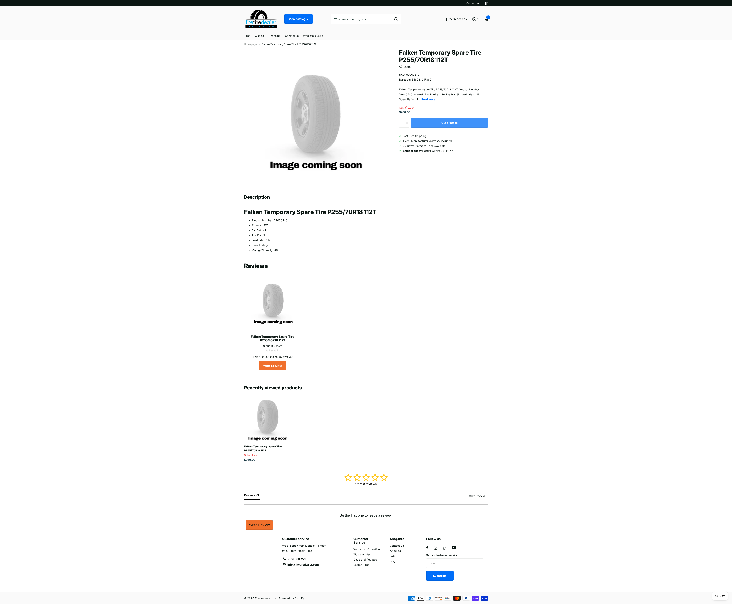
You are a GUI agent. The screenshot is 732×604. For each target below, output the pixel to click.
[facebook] (427, 547)
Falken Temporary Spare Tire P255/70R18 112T (263, 448)
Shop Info (397, 539)
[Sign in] (475, 19)
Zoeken (396, 19)
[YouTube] (454, 547)
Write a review (272, 365)
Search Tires (361, 564)
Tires (247, 35)
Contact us (472, 3)
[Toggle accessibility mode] (486, 3)
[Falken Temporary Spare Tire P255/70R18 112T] (267, 419)
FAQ (392, 556)
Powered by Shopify (291, 598)
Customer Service (360, 540)
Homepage (250, 44)
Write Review (259, 525)
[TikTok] (444, 548)
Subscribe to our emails (441, 555)
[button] (408, 119)
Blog (392, 561)
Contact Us (397, 545)
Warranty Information (366, 549)
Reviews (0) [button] (252, 495)
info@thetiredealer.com (303, 564)
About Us (395, 550)
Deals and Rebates (365, 559)
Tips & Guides (362, 554)
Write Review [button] (476, 496)
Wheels (259, 35)
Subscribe (440, 575)
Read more (428, 99)
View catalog (297, 19)
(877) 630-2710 (297, 559)
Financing (274, 35)
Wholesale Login (313, 35)
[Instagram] (435, 548)
